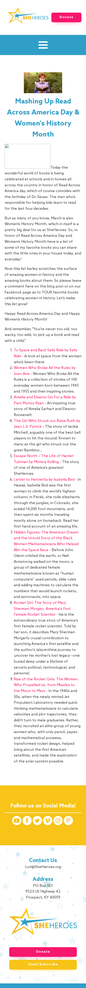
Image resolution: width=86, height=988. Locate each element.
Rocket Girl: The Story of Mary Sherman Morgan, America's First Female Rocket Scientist (42, 609)
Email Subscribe (43, 964)
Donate (66, 17)
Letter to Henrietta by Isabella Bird (44, 479)
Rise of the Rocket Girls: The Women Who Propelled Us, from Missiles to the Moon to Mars (46, 685)
